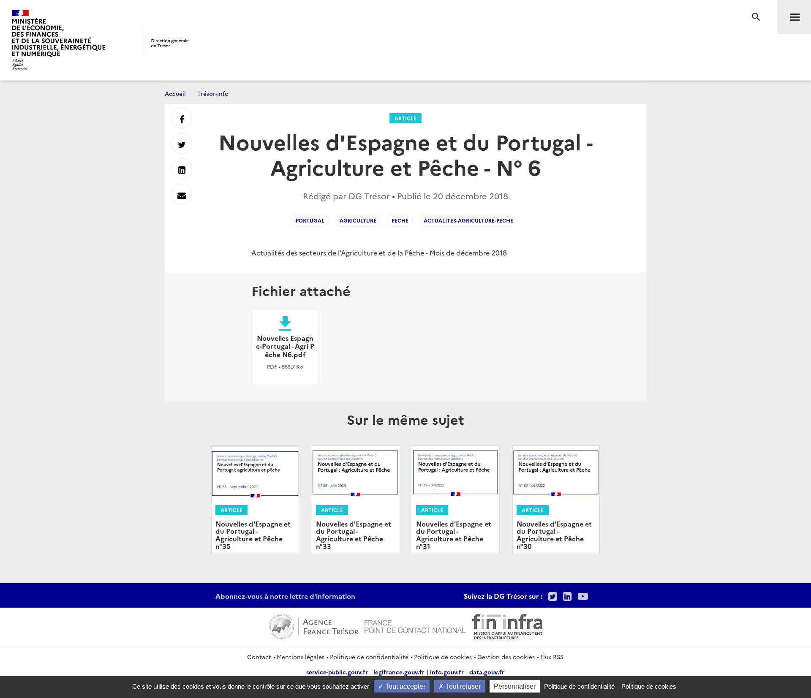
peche (400, 220)
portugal (310, 220)
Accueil (175, 93)
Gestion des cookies (506, 656)
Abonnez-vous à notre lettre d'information (285, 595)
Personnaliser (515, 686)
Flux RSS (551, 656)
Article (405, 118)
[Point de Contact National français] (415, 625)
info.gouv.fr (447, 672)
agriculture (358, 220)
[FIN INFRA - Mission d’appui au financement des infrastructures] (507, 625)
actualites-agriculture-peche (468, 220)
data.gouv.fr (486, 672)
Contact (259, 656)
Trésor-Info (213, 93)
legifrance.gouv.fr (399, 672)
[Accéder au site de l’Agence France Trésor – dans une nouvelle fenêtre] (313, 625)
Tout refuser (462, 686)
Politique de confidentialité (369, 656)
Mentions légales (300, 656)
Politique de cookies (443, 656)
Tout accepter (404, 686)
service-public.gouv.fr (337, 672)
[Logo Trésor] (167, 43)
